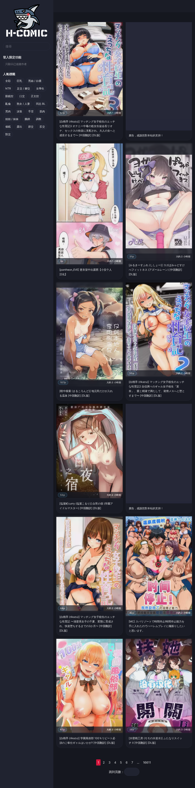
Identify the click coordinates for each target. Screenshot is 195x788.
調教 (38, 119)
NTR (8, 88)
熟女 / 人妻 (23, 103)
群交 (31, 126)
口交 (22, 96)
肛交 (42, 126)
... (138, 762)
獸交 (8, 134)
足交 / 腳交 (23, 88)
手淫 (31, 111)
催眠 (8, 126)
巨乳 (19, 80)
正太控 (35, 96)
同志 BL (40, 103)
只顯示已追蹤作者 (16, 64)
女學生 (40, 88)
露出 (19, 126)
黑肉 (8, 111)
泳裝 (19, 111)
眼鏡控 (9, 96)
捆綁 (27, 119)
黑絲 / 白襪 (34, 80)
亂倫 (8, 103)
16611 (147, 762)
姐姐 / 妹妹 (11, 119)
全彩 (8, 80)
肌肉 (42, 111)
